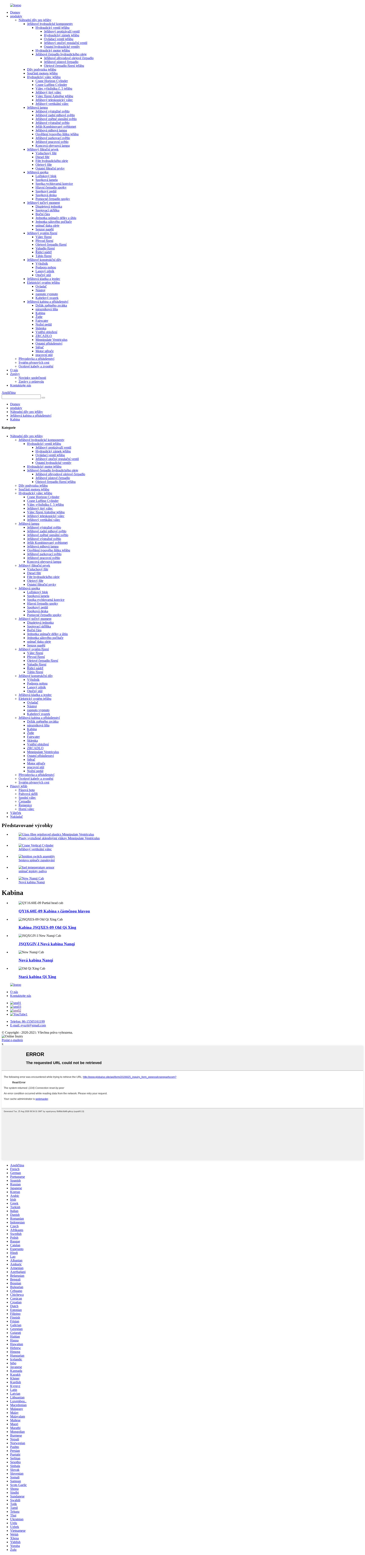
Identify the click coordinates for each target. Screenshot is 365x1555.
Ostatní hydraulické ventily (62, 46)
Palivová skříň (28, 794)
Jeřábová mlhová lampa (51, 130)
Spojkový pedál (45, 191)
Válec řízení (43, 237)
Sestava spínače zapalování (37, 860)
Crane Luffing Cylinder (51, 84)
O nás (14, 370)
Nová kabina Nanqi (32, 882)
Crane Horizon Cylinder (51, 81)
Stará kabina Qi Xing (37, 976)
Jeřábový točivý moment (43, 202)
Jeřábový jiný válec (48, 92)
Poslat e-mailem (12, 1040)
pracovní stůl (44, 355)
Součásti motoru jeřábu (42, 73)
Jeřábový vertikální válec (52, 103)
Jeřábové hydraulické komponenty (50, 24)
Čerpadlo (25, 801)
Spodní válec (27, 797)
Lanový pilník (44, 271)
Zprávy (15, 374)
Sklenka (40, 328)
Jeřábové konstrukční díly (44, 260)
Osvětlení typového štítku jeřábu (57, 134)
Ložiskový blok (45, 176)
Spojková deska (46, 195)
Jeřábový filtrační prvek (43, 149)
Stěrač (39, 347)
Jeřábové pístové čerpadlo (61, 62)
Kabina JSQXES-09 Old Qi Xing (47, 927)
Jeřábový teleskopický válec (54, 100)
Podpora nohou (45, 267)
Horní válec (26, 809)
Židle (38, 317)
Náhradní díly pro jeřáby (35, 20)
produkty (16, 16)
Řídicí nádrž (43, 252)
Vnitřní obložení (46, 332)
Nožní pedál (43, 324)
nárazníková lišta (46, 309)
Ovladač (41, 286)
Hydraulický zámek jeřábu (61, 35)
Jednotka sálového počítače (53, 221)
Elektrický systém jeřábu (43, 282)
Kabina (40, 313)
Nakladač (16, 816)
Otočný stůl (43, 275)
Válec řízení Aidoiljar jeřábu (54, 96)
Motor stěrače (44, 351)
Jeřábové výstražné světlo (52, 111)
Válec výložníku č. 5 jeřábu (53, 88)
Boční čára (42, 214)
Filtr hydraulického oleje (51, 161)
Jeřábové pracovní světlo (51, 142)
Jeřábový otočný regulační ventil (65, 43)
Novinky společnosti (32, 378)
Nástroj (40, 290)
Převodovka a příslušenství (36, 358)
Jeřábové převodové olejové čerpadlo (69, 58)
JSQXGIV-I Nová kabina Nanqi (47, 944)
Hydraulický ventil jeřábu (52, 27)
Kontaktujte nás (20, 385)
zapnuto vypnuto (46, 294)
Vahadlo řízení (45, 248)
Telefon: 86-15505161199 (27, 1021)
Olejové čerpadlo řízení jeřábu (64, 65)
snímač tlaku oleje (47, 225)
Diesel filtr (42, 157)
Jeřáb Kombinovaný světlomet (55, 126)
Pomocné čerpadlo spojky (52, 199)
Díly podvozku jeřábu (41, 69)
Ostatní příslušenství (48, 343)
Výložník (41, 263)
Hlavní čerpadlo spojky (51, 187)
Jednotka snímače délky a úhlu (55, 218)
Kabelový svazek (47, 298)
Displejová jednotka (48, 206)
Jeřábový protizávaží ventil (62, 31)
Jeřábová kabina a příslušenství (47, 301)
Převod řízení (44, 240)
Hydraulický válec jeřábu (44, 77)
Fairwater (41, 320)
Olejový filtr (43, 164)
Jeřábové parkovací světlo (52, 138)
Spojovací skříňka (47, 210)
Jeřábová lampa (37, 107)
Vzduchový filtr (46, 153)
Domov (15, 12)
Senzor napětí (44, 229)
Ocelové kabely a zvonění (36, 366)
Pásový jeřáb (18, 786)
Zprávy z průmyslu (31, 381)
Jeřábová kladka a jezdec (43, 279)
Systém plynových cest (34, 362)
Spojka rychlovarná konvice (54, 183)
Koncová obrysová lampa (52, 145)
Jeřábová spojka (37, 172)
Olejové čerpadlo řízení (51, 244)
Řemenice (25, 805)
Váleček (15, 813)
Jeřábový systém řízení (42, 233)
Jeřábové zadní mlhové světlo (55, 115)
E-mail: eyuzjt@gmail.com (28, 1025)
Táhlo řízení (43, 256)
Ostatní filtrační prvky (50, 168)
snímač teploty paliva (33, 871)
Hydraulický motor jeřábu (52, 50)
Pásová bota (27, 790)
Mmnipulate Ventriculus (51, 339)
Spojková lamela (46, 180)
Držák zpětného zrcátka (51, 305)
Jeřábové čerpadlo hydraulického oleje (61, 54)
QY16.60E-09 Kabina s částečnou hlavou (54, 911)
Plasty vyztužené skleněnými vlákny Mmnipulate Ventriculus (59, 838)
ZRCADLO (43, 336)
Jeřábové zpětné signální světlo (56, 119)
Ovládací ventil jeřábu (58, 39)
